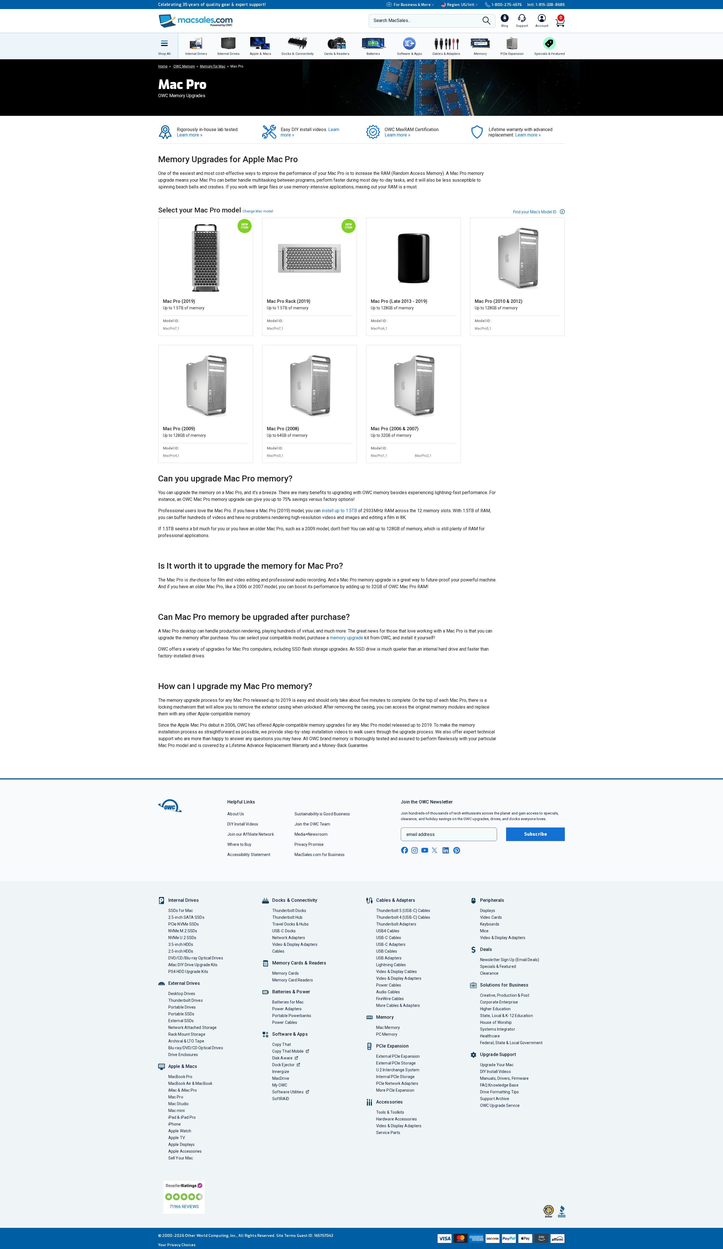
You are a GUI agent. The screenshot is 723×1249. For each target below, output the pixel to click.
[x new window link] (435, 850)
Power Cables (284, 1022)
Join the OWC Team (312, 824)
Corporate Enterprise (499, 1002)
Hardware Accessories (396, 1119)
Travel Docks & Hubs (290, 924)
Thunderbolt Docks (289, 910)
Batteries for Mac (288, 1002)
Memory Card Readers (292, 980)
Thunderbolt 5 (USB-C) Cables (403, 910)
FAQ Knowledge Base (499, 1085)
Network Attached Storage (192, 1027)
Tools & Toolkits (390, 1112)
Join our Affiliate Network (250, 834)
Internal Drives (183, 900)
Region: (460, 4)
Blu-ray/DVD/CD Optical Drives (195, 1048)
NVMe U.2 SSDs (182, 937)
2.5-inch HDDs (180, 951)
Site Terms (286, 1235)
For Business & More (412, 4)
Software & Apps (290, 1034)
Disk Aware (282, 1058)
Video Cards (491, 917)
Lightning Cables (391, 965)
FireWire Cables (390, 998)
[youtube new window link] (424, 850)
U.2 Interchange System (397, 1070)
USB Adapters (389, 958)
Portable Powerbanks (291, 1015)
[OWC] (195, 21)
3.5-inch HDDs (180, 944)
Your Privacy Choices (176, 1245)
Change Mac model (258, 211)
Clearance (489, 973)
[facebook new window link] (404, 850)
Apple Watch (179, 1131)
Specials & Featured (498, 966)
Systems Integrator (497, 1029)
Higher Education (495, 1009)
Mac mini (176, 1110)
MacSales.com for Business (320, 854)
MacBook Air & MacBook (190, 1083)
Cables (278, 951)
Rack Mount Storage (186, 1034)
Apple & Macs (182, 1066)
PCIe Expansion (392, 1046)
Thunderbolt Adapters (396, 924)
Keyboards (489, 924)
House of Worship (496, 1022)
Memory (385, 1017)
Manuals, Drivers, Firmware (504, 1078)
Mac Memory (388, 1027)
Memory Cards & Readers (299, 963)
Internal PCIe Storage (395, 1076)
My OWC (280, 1085)
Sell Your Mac (180, 1158)
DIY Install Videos (242, 824)
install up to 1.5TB (339, 510)
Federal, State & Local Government (511, 1043)
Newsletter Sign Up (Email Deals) (509, 959)
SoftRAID (280, 1098)
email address (420, 834)
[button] (539, 211)
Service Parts (388, 1132)
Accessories (389, 1102)
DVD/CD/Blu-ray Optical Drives (195, 958)
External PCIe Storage (396, 1063)
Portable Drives (182, 1007)
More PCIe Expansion (395, 1090)
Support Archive (494, 1098)
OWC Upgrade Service (500, 1105)
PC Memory (386, 1034)
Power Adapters (287, 1009)
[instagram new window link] (414, 850)
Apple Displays (181, 1144)
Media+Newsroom (311, 834)
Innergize (280, 1071)
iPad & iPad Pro (182, 1117)
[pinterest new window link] (456, 850)
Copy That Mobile (288, 1051)
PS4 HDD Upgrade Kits (188, 971)
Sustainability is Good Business (322, 814)
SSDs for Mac (180, 910)
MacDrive (280, 1078)
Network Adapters (288, 937)
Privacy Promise (309, 844)
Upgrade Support (498, 1054)
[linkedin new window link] (446, 850)
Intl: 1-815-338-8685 (546, 4)
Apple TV (176, 1137)
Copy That (281, 1044)
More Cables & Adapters (398, 1005)
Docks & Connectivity (294, 900)
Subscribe (535, 834)
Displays (487, 910)
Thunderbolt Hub (287, 917)
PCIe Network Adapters (397, 1083)
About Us (235, 814)
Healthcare (490, 1036)
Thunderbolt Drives (185, 1000)
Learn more (189, 135)
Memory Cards (285, 973)
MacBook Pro (180, 1076)
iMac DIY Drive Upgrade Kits (192, 965)
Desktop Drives (181, 993)
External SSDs (181, 1020)
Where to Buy (239, 844)
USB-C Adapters (391, 944)
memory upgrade (346, 637)
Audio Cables (388, 992)
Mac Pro (175, 1097)
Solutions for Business (504, 985)
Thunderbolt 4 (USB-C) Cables (403, 917)
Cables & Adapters (395, 900)
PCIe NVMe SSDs (183, 924)
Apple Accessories (185, 1151)
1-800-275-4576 (507, 4)
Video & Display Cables (396, 971)
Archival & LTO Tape (186, 1041)
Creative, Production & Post (504, 995)
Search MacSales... (392, 20)
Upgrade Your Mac (496, 1065)
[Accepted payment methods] (500, 1238)
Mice (484, 931)
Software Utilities (288, 1092)
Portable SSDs (181, 1014)
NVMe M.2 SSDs (182, 931)
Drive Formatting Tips (499, 1092)
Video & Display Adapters (294, 944)
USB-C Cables (388, 937)
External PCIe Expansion (398, 1056)
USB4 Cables (387, 931)
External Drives (184, 983)
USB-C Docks (284, 931)
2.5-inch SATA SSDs (186, 917)
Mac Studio (178, 1104)
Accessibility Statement (248, 854)
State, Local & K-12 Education (506, 1015)
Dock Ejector (283, 1065)
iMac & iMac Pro (182, 1090)
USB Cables (386, 951)
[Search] (486, 21)
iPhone (174, 1124)
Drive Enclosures (183, 1054)
